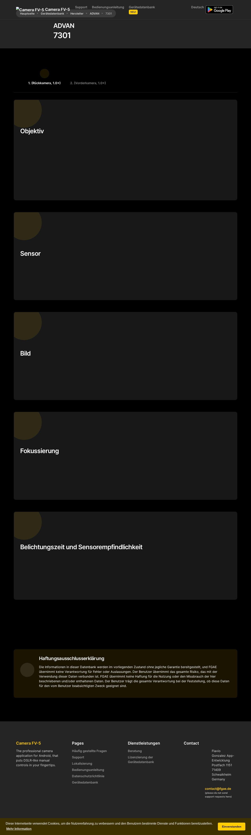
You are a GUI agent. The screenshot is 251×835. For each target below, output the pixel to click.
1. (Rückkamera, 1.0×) (44, 83)
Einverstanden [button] (231, 826)
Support (81, 7)
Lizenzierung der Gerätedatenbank (141, 759)
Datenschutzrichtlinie (88, 776)
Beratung (135, 751)
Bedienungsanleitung (108, 7)
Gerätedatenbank (142, 9)
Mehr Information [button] (19, 828)
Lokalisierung (82, 763)
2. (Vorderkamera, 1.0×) (88, 83)
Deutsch (197, 7)
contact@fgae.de (218, 789)
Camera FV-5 (56, 9)
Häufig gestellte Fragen (89, 751)
